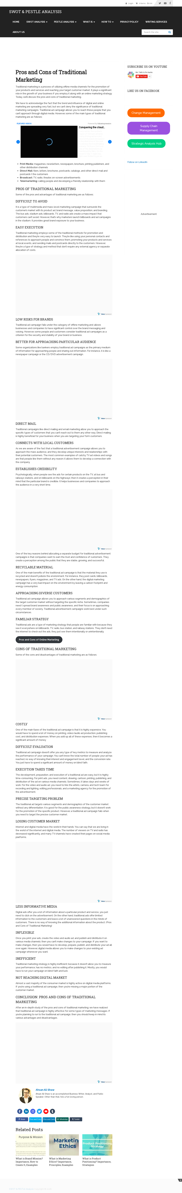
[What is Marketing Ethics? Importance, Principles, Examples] (64, 1145)
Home (16, 21)
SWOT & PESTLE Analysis (35, 12)
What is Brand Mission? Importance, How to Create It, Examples (29, 1161)
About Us (19, 32)
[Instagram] (32, 1111)
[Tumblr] (52, 1111)
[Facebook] (19, 1111)
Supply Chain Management (149, 128)
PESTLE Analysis (64, 21)
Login (130, 3)
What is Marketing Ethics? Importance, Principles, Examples (61, 1161)
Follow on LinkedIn (137, 162)
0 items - (145, 3)
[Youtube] (45, 1111)
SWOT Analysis (35, 21)
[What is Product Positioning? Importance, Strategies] (97, 1145)
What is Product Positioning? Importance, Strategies (96, 1161)
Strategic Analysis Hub (147, 143)
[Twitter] (39, 1111)
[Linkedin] (26, 1111)
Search (170, 32)
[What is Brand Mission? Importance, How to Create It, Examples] (31, 1145)
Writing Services (156, 21)
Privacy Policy (129, 21)
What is (88, 21)
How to (106, 21)
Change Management (146, 113)
